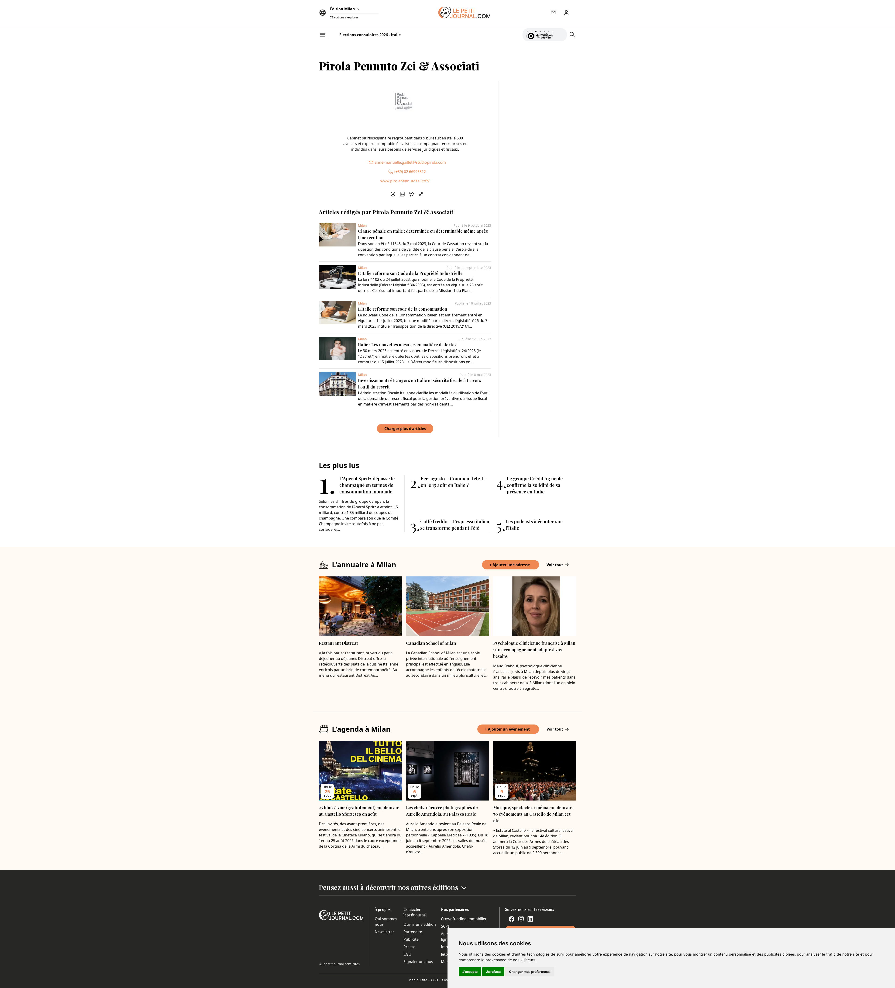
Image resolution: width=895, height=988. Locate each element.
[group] (560, 33)
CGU (407, 954)
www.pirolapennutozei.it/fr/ (405, 181)
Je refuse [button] (493, 972)
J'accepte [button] (470, 972)
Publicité (411, 939)
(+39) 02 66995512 (410, 171)
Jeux (444, 954)
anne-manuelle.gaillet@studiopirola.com (410, 162)
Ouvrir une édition (419, 924)
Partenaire (412, 931)
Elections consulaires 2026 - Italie (370, 34)
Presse (409, 946)
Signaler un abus (418, 961)
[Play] (560, 34)
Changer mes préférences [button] (530, 972)
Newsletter (384, 931)
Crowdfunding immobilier (464, 918)
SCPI (445, 926)
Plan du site (419, 980)
